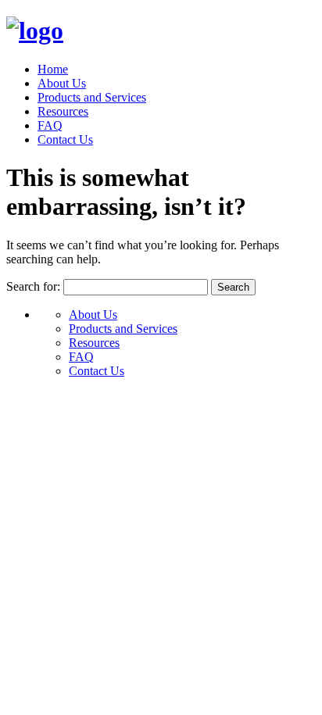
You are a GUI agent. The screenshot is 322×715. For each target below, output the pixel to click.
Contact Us (65, 139)
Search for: (33, 286)
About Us (62, 83)
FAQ (50, 125)
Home (53, 69)
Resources (63, 111)
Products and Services (92, 97)
